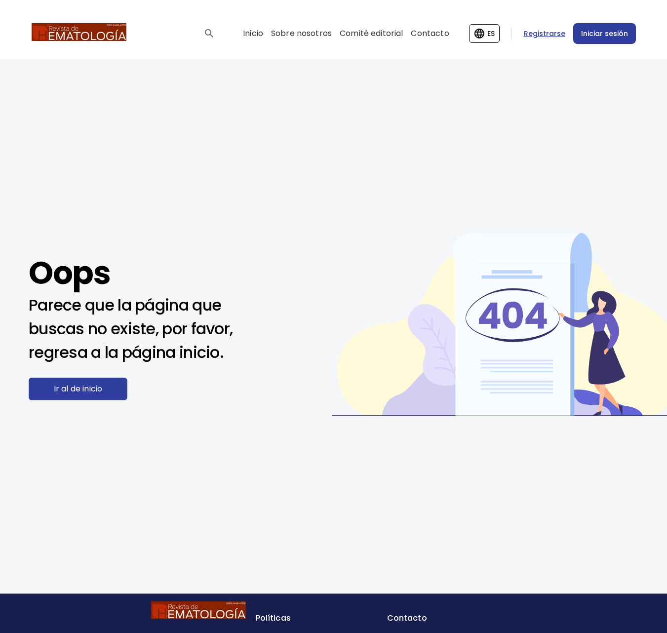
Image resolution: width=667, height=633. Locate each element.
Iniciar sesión (604, 33)
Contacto (430, 33)
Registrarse (544, 33)
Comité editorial (371, 33)
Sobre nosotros (301, 33)
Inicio (253, 33)
